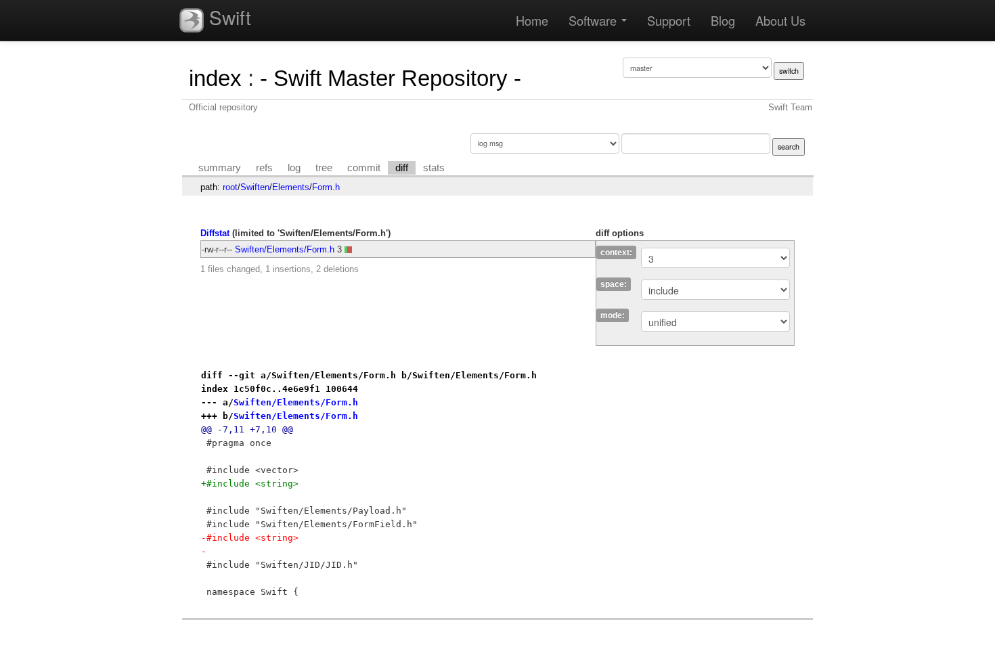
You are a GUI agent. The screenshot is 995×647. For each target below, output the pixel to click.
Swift (227, 16)
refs (264, 167)
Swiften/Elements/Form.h (284, 249)
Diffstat (214, 233)
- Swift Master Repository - (390, 78)
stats (434, 167)
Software (594, 20)
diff (401, 167)
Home (532, 20)
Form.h (326, 187)
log (294, 167)
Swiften (254, 187)
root (230, 187)
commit (363, 167)
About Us (780, 20)
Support (668, 20)
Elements (290, 187)
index (215, 78)
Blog (723, 20)
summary (219, 167)
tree (323, 167)
